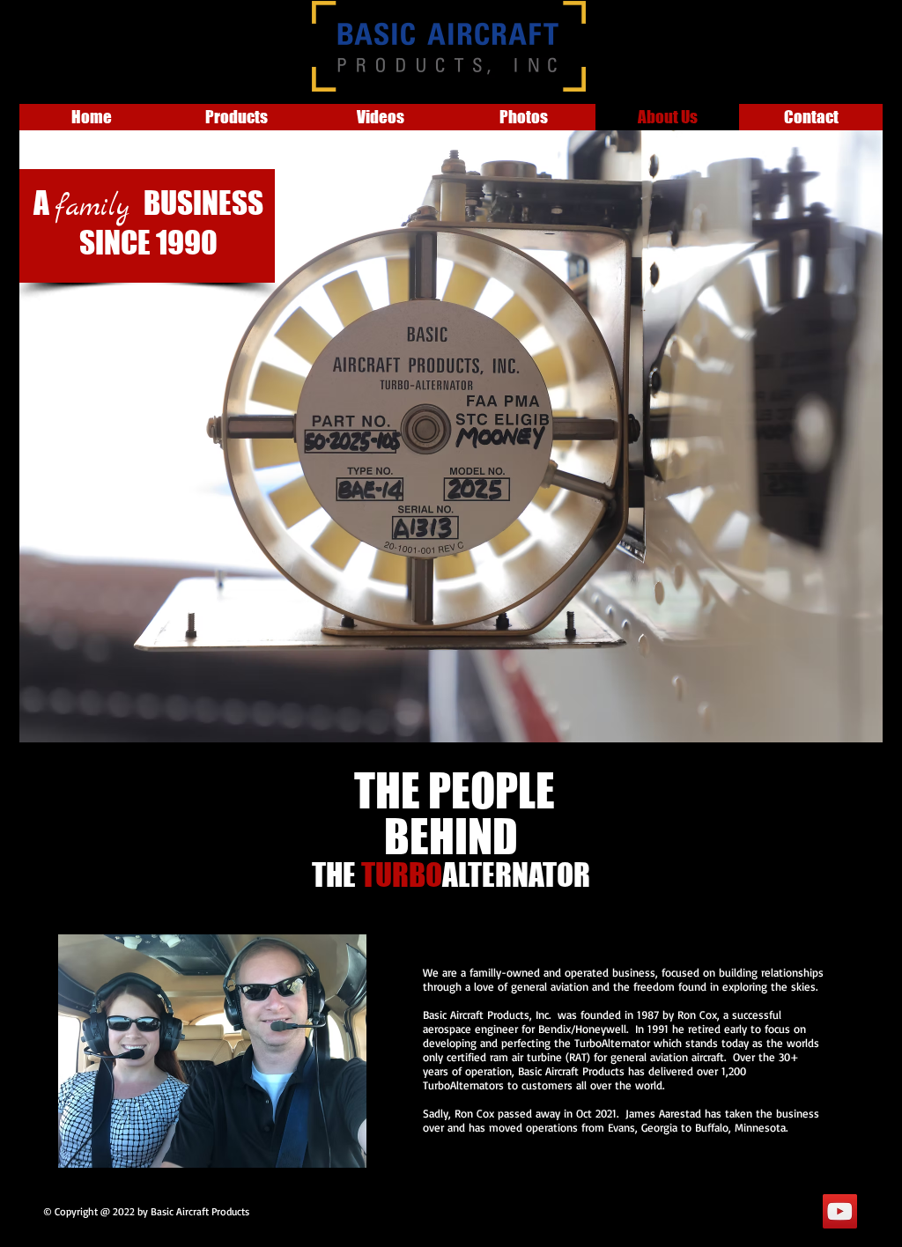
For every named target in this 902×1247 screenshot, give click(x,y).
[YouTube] (840, 1211)
